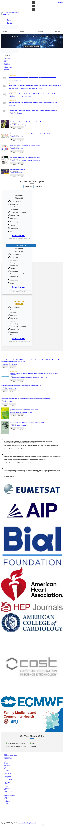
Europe (6, 771)
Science (6, 60)
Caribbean (6, 770)
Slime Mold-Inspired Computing (17, 169)
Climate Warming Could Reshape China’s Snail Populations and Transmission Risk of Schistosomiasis (33, 110)
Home (5, 754)
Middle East (7, 774)
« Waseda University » (16, 172)
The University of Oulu (15, 80)
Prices (5, 798)
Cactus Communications (15, 113)
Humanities (7, 64)
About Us (6, 797)
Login (8, 20)
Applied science (8, 67)
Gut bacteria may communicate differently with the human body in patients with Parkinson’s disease (32, 77)
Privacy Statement (31, 823)
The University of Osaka (16, 136)
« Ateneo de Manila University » (18, 425)
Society (6, 63)
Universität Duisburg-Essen (9, 388)
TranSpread (12, 105)
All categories (7, 58)
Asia (5, 768)
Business (6, 69)
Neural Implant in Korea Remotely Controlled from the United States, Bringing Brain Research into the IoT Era (35, 85)
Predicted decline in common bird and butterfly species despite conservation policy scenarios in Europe (26, 398)
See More (60, 2)
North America (8, 776)
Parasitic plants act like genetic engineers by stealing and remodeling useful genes (29, 121)
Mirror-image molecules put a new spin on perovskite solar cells (25, 145)
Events (6, 803)
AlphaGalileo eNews (9, 795)
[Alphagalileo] (5, 14)
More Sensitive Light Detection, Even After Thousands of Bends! (25, 157)
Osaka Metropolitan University (18, 124)
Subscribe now (18, 235)
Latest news (7, 757)
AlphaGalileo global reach (11, 755)
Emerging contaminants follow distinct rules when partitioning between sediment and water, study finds (33, 102)
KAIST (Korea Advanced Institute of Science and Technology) (25, 88)
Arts (5, 66)
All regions (7, 765)
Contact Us (7, 801)
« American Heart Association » (10, 364)
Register (9, 23)
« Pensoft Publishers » (7, 401)
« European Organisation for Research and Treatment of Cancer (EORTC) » (30, 377)
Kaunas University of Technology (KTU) (21, 412)
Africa (5, 767)
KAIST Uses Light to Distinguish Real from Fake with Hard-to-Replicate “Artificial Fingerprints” (32, 93)
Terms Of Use (22, 823)
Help (5, 800)
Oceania (6, 778)
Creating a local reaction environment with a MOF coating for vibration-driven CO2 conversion (32, 133)
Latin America (8, 773)
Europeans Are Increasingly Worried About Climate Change (24, 409)
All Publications (8, 758)
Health (6, 61)
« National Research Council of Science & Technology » (25, 160)
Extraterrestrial (8, 779)
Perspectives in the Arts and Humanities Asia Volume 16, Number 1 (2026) (27, 422)
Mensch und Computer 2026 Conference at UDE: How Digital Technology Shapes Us (21, 385)
